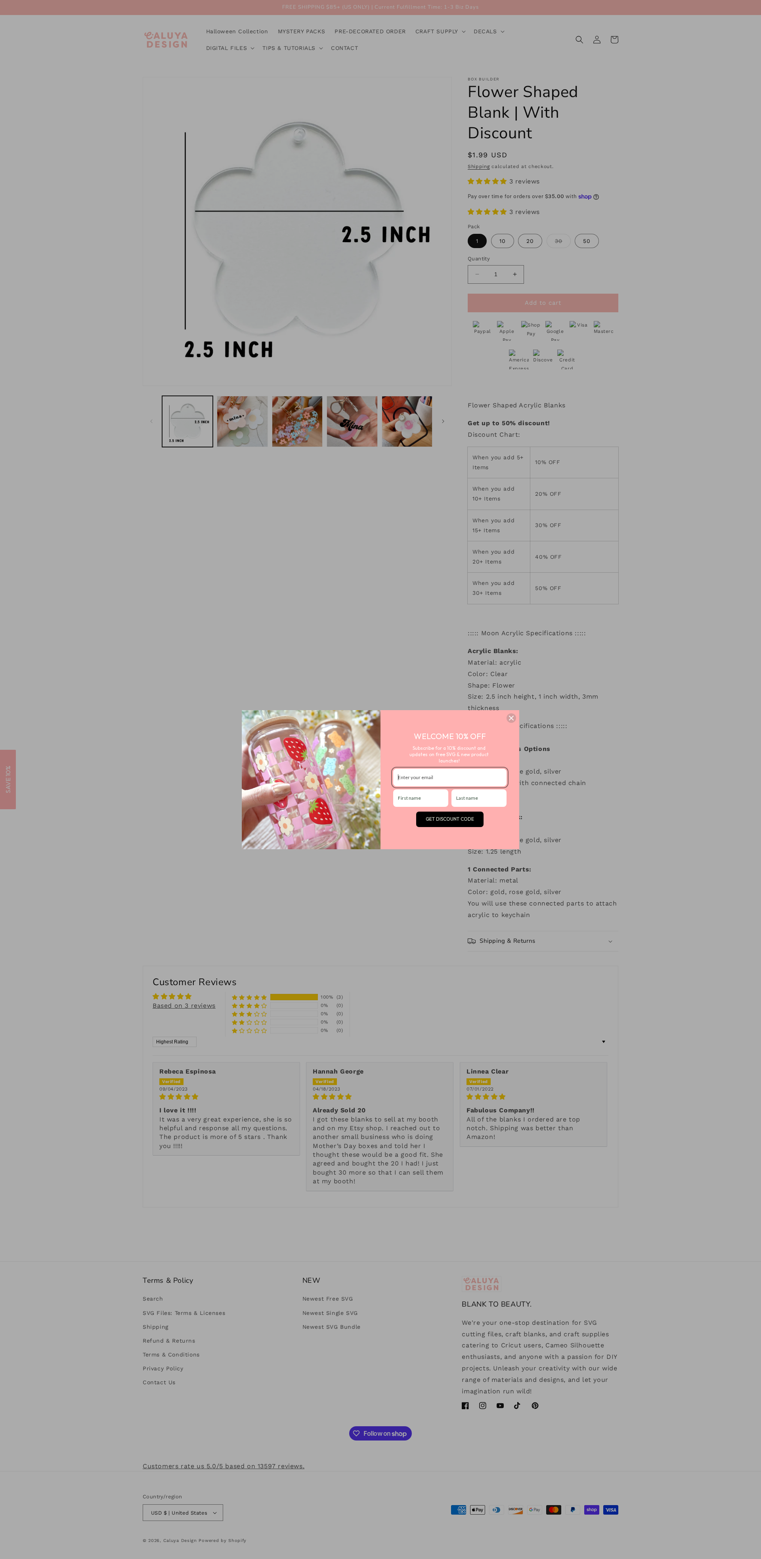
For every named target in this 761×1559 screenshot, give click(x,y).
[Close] (511, 718)
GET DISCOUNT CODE (450, 819)
